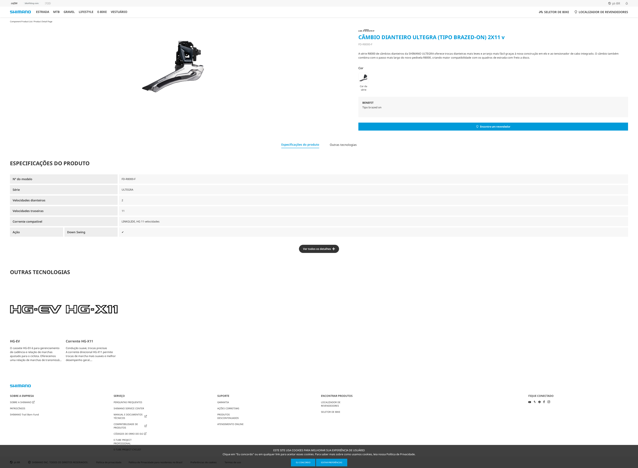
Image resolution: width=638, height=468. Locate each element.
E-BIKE (102, 12)
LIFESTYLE (86, 12)
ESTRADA (42, 12)
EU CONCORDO (303, 462)
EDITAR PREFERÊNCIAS (331, 462)
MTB (56, 12)
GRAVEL (69, 12)
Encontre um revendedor (495, 126)
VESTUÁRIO (119, 12)
